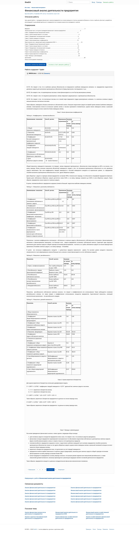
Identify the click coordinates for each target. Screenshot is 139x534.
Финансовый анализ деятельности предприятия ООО (66, 513)
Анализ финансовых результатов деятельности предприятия (35, 513)
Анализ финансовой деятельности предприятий (86, 499)
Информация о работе (48, 478)
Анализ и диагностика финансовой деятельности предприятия (36, 517)
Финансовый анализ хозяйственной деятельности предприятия (97, 513)
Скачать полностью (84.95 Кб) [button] (35, 64)
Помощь (99, 2)
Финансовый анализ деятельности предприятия (86, 490)
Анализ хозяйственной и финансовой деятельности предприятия (98, 517)
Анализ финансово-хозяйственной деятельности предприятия (66, 517)
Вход (93, 2)
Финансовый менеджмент (38, 7)
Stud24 (35, 529)
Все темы (27, 7)
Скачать (47, 73)
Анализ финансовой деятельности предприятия (40, 487)
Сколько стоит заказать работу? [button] (58, 64)
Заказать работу (108, 2)
